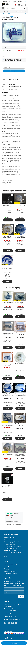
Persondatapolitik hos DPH (12, 548)
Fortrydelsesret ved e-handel (12, 546)
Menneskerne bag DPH (10, 564)
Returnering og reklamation (12, 542)
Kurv (25, 5)
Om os (6, 561)
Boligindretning (12, 13)
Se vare (8, 220)
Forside (5, 13)
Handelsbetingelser (9, 544)
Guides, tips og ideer (10, 550)
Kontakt (6, 601)
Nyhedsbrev (8, 578)
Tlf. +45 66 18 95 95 (9, 613)
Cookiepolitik (8, 557)
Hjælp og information (11, 534)
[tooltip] (7, 206)
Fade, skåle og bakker (22, 13)
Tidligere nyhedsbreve (10, 573)
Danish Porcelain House (7, 4)
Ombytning (7, 539)
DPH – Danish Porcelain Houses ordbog (13, 553)
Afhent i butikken (9, 537)
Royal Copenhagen (13, 77)
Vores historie (8, 567)
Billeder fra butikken (10, 571)
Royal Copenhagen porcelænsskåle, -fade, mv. (2, 13)
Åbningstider (8, 569)
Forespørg (14, 643)
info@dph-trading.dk (10, 616)
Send (21, 596)
